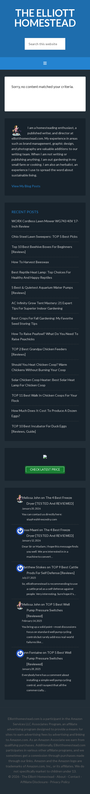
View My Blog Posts (26, 186)
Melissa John (31, 498)
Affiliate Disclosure (34, 782)
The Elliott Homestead (45, 18)
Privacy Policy (60, 782)
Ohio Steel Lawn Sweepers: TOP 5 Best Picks (45, 236)
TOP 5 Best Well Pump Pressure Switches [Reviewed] (48, 610)
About (61, 776)
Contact (74, 776)
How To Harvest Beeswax (30, 262)
